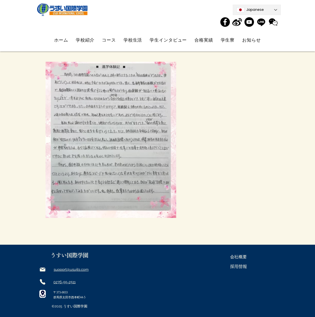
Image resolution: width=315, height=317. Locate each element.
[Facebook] (225, 22)
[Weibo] (237, 22)
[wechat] (273, 22)
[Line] (261, 22)
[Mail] (42, 269)
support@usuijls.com (71, 269)
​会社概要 (238, 257)
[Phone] (42, 282)
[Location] (42, 294)
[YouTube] (249, 22)
